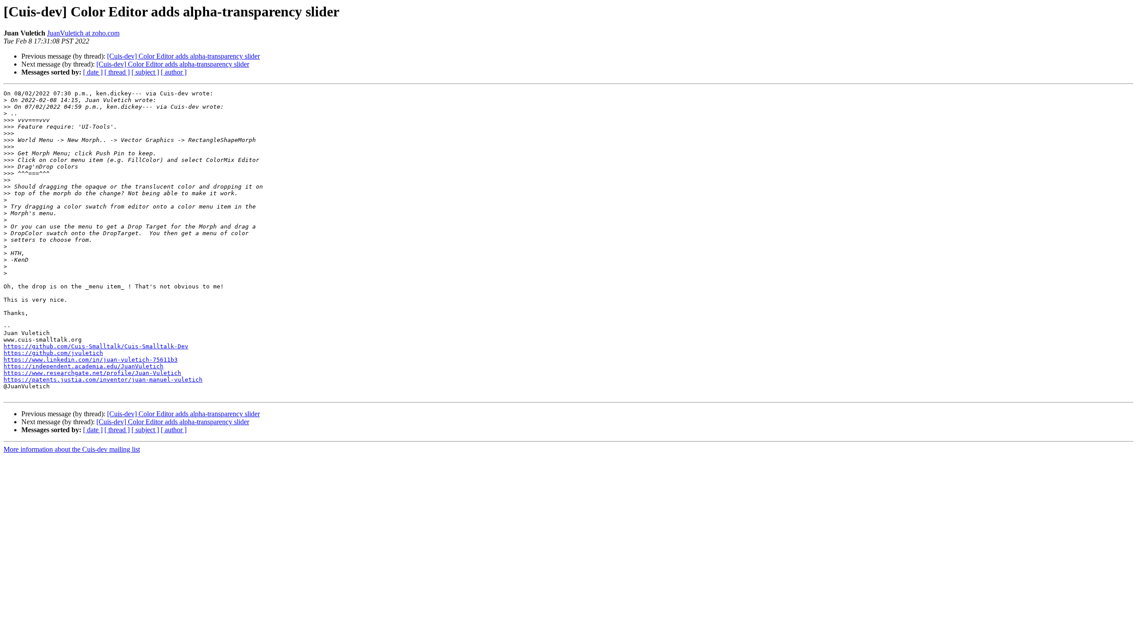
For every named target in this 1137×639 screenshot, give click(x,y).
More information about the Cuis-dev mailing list (72, 449)
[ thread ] (117, 72)
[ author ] (174, 72)
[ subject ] (145, 72)
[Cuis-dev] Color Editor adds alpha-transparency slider (183, 56)
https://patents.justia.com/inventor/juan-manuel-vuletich (103, 379)
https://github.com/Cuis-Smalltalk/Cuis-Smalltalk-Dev (96, 346)
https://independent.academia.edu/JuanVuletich (83, 366)
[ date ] (93, 72)
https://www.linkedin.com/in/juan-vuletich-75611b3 (91, 359)
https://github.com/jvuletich (53, 353)
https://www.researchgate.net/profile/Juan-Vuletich (92, 373)
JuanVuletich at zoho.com (83, 33)
